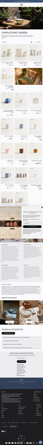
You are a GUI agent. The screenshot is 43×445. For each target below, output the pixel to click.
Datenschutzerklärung (27, 233)
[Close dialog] (42, 207)
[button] (40, 442)
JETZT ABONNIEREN (32, 226)
